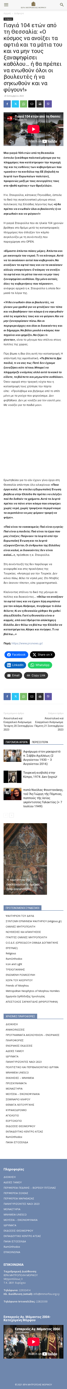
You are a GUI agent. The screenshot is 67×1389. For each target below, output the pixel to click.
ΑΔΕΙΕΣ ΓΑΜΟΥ (15, 1051)
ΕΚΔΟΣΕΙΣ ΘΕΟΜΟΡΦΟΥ (20, 1126)
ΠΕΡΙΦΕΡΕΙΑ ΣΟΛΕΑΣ (16, 1193)
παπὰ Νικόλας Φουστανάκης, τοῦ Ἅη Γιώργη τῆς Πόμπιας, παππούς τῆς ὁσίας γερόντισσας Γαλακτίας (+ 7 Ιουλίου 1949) (43, 798)
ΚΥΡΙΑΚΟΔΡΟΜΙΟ (16, 1110)
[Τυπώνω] (40, 104)
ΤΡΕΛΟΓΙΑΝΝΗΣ (15, 969)
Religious (11, 953)
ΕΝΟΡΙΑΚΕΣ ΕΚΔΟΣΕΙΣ (19, 1045)
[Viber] (48, 104)
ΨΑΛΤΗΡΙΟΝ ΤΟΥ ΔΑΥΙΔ (20, 915)
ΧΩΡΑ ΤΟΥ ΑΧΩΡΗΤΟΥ (19, 980)
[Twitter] (15, 104)
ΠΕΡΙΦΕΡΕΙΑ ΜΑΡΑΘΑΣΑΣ (19, 1198)
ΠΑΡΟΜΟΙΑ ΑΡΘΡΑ (17, 742)
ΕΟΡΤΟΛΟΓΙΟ (14, 1120)
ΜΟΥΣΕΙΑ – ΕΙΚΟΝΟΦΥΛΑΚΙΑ (23, 1094)
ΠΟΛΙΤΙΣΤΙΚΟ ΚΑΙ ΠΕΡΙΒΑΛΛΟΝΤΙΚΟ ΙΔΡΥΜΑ (32, 1067)
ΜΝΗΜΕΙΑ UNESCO (17, 1072)
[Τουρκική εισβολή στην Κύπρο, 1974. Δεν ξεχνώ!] (12, 777)
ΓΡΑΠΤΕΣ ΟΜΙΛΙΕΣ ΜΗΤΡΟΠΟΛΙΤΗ (26, 937)
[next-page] (11, 815)
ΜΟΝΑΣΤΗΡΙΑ (14, 1088)
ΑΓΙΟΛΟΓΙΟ (12, 1115)
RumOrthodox (14, 958)
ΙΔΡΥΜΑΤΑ (12, 1056)
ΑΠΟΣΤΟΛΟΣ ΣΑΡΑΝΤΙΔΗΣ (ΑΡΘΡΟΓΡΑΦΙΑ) (32, 1001)
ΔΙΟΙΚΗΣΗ (12, 1024)
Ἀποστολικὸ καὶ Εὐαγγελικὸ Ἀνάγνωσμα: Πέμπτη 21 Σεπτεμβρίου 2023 (48, 724)
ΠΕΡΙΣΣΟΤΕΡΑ (40, 742)
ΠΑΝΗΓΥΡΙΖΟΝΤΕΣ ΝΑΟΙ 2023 (24, 1061)
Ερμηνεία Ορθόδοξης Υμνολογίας (25, 996)
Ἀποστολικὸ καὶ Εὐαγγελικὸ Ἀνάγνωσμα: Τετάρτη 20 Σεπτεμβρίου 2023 (18, 724)
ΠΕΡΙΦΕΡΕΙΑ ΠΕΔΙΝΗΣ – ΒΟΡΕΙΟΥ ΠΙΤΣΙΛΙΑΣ (30, 1187)
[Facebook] (7, 104)
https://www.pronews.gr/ (27, 643)
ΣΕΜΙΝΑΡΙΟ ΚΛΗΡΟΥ (18, 1099)
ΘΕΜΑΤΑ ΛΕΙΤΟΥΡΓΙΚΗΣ (20, 1104)
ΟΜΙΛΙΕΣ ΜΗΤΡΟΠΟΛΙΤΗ (20, 926)
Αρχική (7, 13)
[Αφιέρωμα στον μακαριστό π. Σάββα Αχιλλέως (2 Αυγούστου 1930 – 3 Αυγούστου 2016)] (12, 756)
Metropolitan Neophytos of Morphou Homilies (33, 991)
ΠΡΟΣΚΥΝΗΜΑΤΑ (16, 1083)
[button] (6, 5)
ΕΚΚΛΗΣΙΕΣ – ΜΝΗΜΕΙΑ (20, 1078)
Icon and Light (14, 964)
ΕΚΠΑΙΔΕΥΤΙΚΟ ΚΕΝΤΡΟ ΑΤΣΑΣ (24, 1131)
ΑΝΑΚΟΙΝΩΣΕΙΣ (15, 1029)
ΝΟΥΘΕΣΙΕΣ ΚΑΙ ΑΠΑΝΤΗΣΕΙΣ (23, 932)
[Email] (31, 104)
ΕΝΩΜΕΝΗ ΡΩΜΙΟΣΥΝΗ (20, 975)
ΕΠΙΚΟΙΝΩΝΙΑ (12, 1252)
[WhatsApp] (23, 104)
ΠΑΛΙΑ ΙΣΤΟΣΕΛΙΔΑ (17, 1142)
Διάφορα (19, 13)
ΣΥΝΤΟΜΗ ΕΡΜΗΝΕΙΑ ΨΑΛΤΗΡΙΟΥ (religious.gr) (34, 921)
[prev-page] (6, 815)
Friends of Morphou (17, 985)
